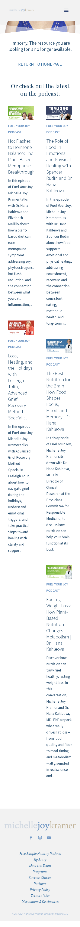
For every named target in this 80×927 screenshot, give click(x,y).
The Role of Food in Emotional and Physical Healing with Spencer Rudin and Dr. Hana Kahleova (59, 166)
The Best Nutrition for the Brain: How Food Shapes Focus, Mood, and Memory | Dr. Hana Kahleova (58, 401)
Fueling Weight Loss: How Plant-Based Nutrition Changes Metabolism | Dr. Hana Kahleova (58, 624)
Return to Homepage (40, 64)
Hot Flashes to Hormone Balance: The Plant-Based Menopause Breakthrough (21, 156)
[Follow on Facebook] (31, 837)
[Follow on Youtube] (49, 837)
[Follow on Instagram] (40, 837)
